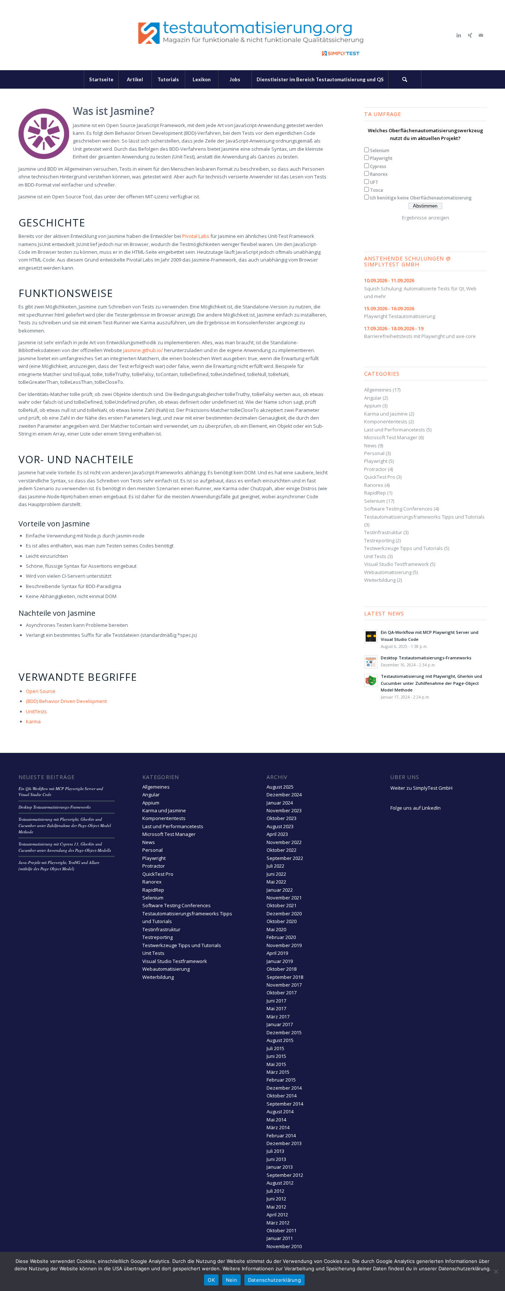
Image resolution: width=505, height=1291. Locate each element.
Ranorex (379, 174)
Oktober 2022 (281, 850)
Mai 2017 (276, 1008)
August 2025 (280, 786)
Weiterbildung (380, 580)
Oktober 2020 (281, 921)
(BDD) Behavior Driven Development (66, 701)
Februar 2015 (281, 1079)
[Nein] (495, 1271)
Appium (372, 405)
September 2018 (285, 977)
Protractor (375, 469)
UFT (374, 182)
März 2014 (278, 1127)
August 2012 (280, 1182)
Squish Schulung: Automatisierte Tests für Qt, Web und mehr (420, 288)
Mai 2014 (276, 1119)
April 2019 (277, 953)
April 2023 (277, 834)
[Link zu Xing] (469, 35)
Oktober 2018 (281, 969)
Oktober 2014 (281, 1095)
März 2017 (278, 1016)
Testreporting (379, 540)
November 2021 (284, 897)
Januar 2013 (280, 1167)
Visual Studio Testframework (396, 564)
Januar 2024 (280, 802)
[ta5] (253, 35)
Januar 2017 (280, 1024)
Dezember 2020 (284, 913)
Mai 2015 (276, 1064)
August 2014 (280, 1111)
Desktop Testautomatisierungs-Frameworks (426, 657)
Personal (374, 453)
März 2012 (278, 1222)
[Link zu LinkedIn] (458, 35)
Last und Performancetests (394, 429)
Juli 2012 (275, 1191)
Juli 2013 (275, 1151)
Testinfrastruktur (383, 532)
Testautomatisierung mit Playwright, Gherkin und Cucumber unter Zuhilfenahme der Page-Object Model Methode (431, 683)
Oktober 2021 (281, 905)
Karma (33, 721)
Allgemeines (378, 389)
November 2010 (284, 1246)
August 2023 (280, 826)
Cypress (378, 166)
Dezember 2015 (284, 1032)
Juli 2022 (275, 866)
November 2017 (284, 984)
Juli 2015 (275, 1048)
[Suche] (404, 79)
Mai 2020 (276, 929)
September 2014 (285, 1103)
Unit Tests (375, 556)
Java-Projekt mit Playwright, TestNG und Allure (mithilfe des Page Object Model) (58, 865)
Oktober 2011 (281, 1230)
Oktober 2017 (281, 992)
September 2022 (285, 858)
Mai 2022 (276, 881)
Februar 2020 (281, 937)
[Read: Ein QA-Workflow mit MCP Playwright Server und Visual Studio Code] (370, 636)
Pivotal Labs (195, 236)
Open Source (40, 691)
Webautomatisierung (387, 572)
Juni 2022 (276, 874)
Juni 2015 (276, 1056)
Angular (373, 398)
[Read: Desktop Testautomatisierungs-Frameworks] (370, 662)
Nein (231, 1280)
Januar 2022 (280, 890)
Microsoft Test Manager (390, 437)
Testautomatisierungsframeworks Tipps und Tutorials (424, 516)
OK (211, 1280)
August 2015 (280, 1040)
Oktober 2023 (281, 818)
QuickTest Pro (379, 477)
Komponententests (385, 421)
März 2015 (278, 1072)
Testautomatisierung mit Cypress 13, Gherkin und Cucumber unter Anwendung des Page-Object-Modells (64, 847)
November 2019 (284, 945)
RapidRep (375, 492)
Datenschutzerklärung (274, 1280)
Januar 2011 (280, 1238)
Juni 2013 (276, 1159)
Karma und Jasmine (386, 413)
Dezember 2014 (284, 1088)
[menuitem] (101, 79)
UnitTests (36, 711)
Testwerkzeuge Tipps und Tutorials (403, 548)
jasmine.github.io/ (143, 350)
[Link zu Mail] (481, 35)
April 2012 (277, 1214)
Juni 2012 (276, 1198)
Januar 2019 (280, 961)
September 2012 (285, 1175)
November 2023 (284, 810)
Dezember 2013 (284, 1143)
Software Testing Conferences (398, 508)
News (370, 445)
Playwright (381, 158)
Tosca (376, 190)
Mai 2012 (276, 1206)
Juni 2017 (276, 1000)
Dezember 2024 (284, 794)
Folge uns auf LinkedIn (415, 808)
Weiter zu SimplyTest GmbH (421, 788)
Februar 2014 (281, 1135)
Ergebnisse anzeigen (425, 217)
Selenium (379, 150)
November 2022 (284, 842)
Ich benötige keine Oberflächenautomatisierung (421, 198)
